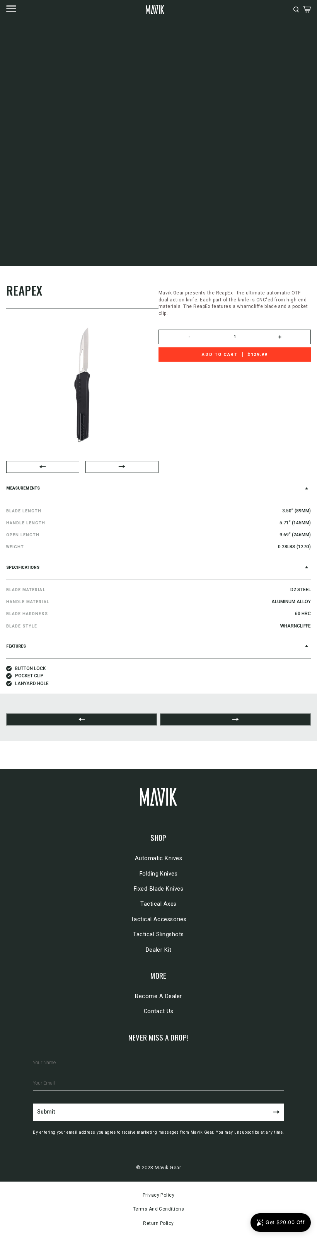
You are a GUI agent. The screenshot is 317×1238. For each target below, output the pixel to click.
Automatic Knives (158, 858)
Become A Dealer (158, 996)
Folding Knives (159, 874)
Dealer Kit (159, 950)
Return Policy (158, 1223)
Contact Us (159, 1011)
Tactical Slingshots (158, 934)
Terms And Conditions (158, 1209)
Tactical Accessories (159, 919)
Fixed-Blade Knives (159, 889)
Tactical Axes (158, 904)
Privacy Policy (159, 1195)
